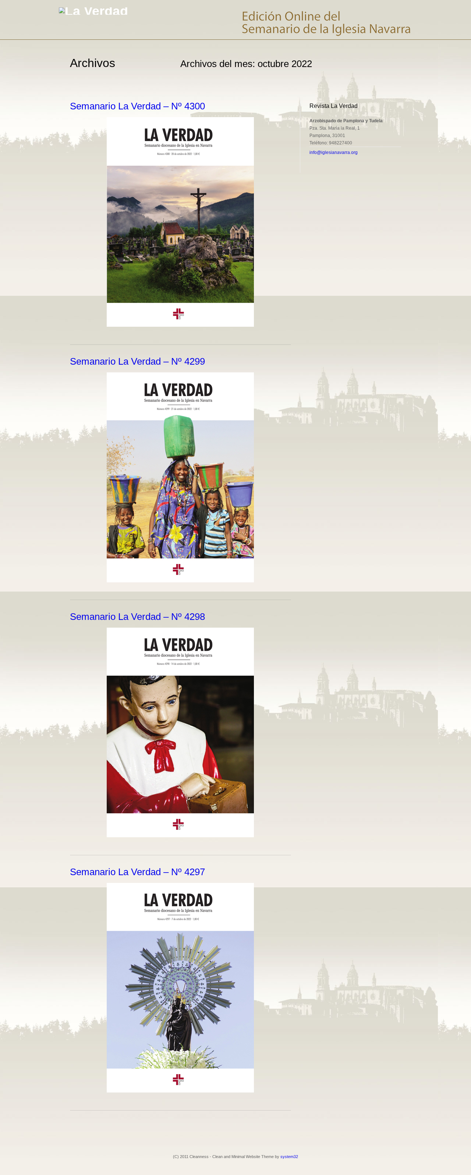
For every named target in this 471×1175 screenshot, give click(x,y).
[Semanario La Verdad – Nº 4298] (180, 835)
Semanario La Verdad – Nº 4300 (137, 106)
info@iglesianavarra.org (333, 152)
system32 (289, 1156)
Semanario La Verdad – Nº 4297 (137, 871)
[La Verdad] (93, 11)
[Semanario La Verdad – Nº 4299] (180, 580)
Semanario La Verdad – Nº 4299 (137, 361)
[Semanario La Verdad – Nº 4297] (180, 1091)
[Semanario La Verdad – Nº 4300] (180, 325)
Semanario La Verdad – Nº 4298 (137, 616)
